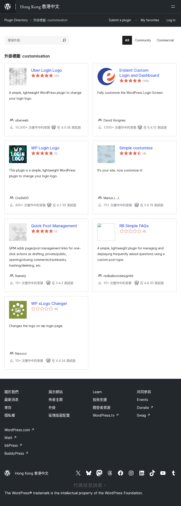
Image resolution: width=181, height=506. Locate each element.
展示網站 (56, 392)
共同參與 (144, 392)
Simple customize (136, 148)
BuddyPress (16, 453)
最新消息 (11, 399)
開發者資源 (101, 407)
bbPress (13, 445)
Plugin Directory (16, 20)
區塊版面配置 (59, 415)
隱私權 (9, 415)
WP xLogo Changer (49, 303)
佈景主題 (56, 399)
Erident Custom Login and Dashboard (139, 73)
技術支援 (100, 399)
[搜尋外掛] (64, 40)
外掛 (52, 407)
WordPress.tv (106, 415)
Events (142, 399)
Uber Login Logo (46, 70)
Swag (143, 415)
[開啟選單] (174, 6)
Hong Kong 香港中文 (31, 473)
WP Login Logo (45, 148)
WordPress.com (19, 430)
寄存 (7, 407)
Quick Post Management (54, 225)
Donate (145, 407)
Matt (10, 437)
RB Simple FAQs (134, 225)
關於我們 (11, 392)
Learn (97, 392)
